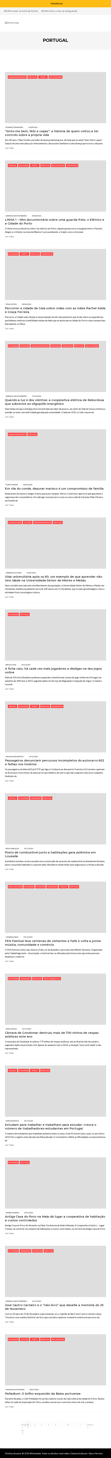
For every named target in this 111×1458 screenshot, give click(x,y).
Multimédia (23, 165)
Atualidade (13, 254)
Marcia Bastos (12, 1121)
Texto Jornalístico (52, 979)
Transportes (72, 165)
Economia (24, 346)
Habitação (55, 346)
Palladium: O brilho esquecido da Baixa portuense (43, 1393)
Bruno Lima (11, 665)
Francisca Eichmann (15, 1389)
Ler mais (9, 148)
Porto (34, 165)
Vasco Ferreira (96, 1453)
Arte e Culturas (15, 887)
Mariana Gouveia (14, 573)
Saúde (43, 77)
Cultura (27, 523)
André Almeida (12, 1213)
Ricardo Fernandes (14, 127)
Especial (12, 165)
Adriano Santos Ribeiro (16, 216)
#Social (12, 706)
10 (68, 1425)
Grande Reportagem (17, 77)
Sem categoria (55, 77)
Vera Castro (11, 304)
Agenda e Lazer (15, 523)
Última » (88, 1426)
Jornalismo (67, 346)
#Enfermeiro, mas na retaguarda (59, 11)
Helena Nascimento (15, 756)
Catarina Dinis (12, 937)
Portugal (32, 77)
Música (64, 887)
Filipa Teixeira (12, 485)
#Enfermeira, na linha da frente (21, 11)
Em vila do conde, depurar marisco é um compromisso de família (54, 488)
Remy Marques (12, 848)
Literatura (37, 1251)
